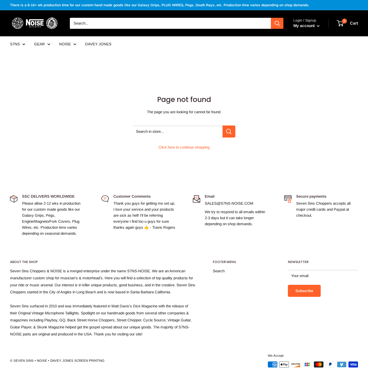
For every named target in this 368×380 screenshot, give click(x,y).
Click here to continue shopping (184, 147)
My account (304, 26)
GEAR (39, 44)
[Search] (277, 23)
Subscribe (304, 291)
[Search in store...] (229, 131)
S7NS (15, 44)
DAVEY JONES (98, 44)
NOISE (65, 44)
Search (219, 271)
